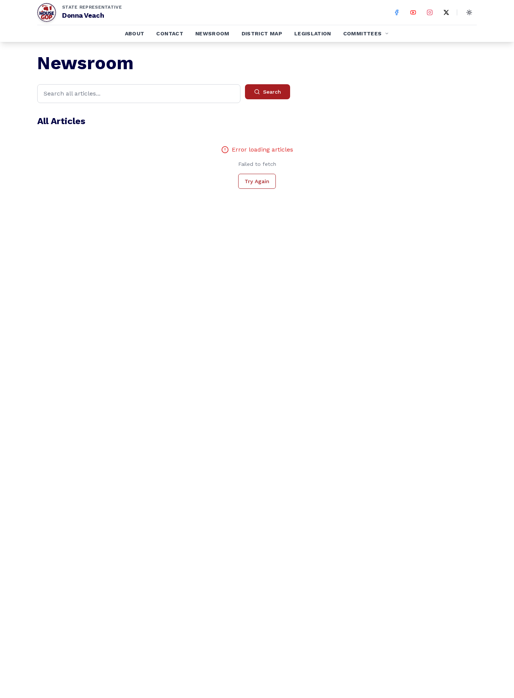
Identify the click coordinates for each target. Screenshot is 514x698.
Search (272, 92)
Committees (362, 33)
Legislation (312, 33)
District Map (262, 33)
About (134, 33)
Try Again (257, 181)
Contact (169, 33)
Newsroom (212, 33)
